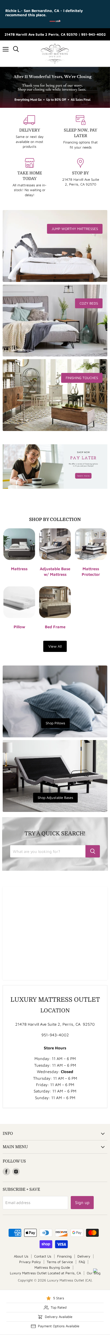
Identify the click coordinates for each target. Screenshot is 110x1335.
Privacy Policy (30, 1262)
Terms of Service (60, 1262)
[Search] (92, 851)
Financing (64, 1256)
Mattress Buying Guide (52, 1267)
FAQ (82, 1262)
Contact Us (42, 1256)
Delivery (83, 1256)
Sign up (82, 1202)
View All (55, 646)
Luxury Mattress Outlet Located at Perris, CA (45, 1273)
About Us (21, 1256)
